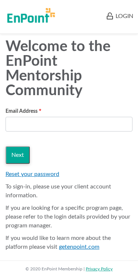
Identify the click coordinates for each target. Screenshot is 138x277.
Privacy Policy (99, 269)
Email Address (22, 111)
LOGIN (124, 16)
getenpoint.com (79, 247)
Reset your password (32, 174)
